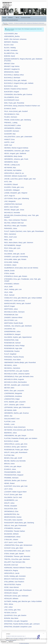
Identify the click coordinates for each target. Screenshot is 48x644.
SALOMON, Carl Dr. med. (13, 497)
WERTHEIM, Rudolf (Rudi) (13, 323)
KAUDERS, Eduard (11, 184)
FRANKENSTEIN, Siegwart (13, 475)
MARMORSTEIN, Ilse (11, 514)
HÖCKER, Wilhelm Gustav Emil (15, 176)
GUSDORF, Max (10, 134)
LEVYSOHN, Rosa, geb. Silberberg (16, 198)
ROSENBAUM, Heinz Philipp (14, 345)
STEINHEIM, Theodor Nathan (14, 531)
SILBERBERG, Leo (11, 500)
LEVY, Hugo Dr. (9, 196)
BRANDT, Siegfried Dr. (12, 69)
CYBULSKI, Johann (11, 539)
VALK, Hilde (8, 292)
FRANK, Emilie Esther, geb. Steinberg (17, 120)
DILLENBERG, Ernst (11, 97)
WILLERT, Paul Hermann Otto (14, 562)
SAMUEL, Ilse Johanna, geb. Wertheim (18, 326)
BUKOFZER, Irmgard (11, 92)
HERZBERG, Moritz (11, 162)
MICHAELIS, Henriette (12, 212)
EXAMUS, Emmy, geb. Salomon (15, 447)
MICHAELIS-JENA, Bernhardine (15, 382)
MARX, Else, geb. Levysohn (14, 390)
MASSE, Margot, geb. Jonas (14, 210)
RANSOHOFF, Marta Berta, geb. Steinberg (19, 522)
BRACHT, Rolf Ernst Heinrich (14, 579)
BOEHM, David (9, 56)
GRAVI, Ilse (8, 416)
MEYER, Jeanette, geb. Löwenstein (16, 385)
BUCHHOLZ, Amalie (11, 441)
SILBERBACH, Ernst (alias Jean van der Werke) (21, 268)
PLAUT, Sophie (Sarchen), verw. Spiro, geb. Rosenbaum (24, 231)
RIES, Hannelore (10, 234)
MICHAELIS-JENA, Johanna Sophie (17, 374)
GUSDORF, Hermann (11, 131)
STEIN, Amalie (9, 273)
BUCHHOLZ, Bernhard (12, 77)
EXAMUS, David (10, 108)
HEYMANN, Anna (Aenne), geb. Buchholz (19, 430)
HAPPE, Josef (9, 142)
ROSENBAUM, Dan (11, 314)
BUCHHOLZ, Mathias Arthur (14, 75)
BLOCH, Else (9, 45)
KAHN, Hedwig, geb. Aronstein (15, 576)
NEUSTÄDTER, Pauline (12, 584)
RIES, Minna (8, 604)
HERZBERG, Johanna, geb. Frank (16, 159)
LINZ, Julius (8, 607)
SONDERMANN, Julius (12, 331)
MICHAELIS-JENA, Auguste (14, 379)
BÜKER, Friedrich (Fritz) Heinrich (15, 89)
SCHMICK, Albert (10, 265)
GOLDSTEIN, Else (10, 508)
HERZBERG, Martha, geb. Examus (16, 413)
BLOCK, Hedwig (10, 47)
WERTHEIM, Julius (11, 309)
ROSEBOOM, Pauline (12, 351)
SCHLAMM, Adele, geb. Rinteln (15, 259)
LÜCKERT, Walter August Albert (15, 492)
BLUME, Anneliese (10, 50)
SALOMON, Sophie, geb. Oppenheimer (18, 337)
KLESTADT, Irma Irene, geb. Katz (16, 486)
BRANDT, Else (9, 63)
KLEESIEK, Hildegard (12, 190)
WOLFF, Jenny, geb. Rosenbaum (15, 452)
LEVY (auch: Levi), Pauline (13, 542)
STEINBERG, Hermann (12, 528)
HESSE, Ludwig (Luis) (12, 165)
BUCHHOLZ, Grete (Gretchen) (14, 427)
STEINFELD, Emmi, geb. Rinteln (15, 276)
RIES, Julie (8, 240)
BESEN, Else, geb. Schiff (13, 458)
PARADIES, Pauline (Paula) (14, 357)
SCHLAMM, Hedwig (11, 262)
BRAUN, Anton (9, 463)
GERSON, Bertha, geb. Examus (15, 480)
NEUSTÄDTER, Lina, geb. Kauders (16, 371)
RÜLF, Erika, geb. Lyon (12, 248)
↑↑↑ (43, 633)
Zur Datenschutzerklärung (24, 643)
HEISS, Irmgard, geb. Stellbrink (15, 153)
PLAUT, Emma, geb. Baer (13, 494)
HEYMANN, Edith (10, 410)
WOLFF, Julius (9, 503)
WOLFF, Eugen (9, 306)
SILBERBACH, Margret (12, 334)
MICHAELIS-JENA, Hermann (14, 312)
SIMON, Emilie (9, 270)
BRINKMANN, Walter (11, 72)
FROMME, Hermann (11, 478)
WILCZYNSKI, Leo (10, 320)
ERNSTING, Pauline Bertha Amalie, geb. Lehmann (22, 624)
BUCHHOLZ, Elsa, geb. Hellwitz (15, 80)
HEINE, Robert (9, 483)
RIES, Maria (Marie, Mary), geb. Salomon (18, 242)
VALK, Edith (8, 286)
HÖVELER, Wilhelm (11, 598)
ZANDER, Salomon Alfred (13, 317)
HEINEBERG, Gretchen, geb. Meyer (17, 151)
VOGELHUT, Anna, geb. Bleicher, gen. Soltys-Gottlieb (23, 298)
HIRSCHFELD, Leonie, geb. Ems (15, 444)
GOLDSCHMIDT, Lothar (12, 125)
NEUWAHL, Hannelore (12, 368)
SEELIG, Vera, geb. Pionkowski (15, 525)
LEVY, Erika (8, 489)
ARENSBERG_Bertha (12, 36)
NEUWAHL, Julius (10, 365)
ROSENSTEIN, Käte (11, 340)
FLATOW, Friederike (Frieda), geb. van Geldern (20, 438)
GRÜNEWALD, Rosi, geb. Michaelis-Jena (18, 376)
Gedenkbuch (10, 17)
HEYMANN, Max (10, 167)
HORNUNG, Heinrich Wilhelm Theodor (17, 567)
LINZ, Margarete (10, 201)
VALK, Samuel (9, 295)
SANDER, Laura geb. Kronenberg (16, 256)
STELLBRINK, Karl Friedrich (14, 582)
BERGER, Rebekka (11, 42)
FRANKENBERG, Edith (12, 472)
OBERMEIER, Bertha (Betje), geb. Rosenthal (20, 362)
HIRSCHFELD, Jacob (11, 573)
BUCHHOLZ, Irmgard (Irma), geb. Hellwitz (18, 83)
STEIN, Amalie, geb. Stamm (14, 553)
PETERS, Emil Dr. (10, 612)
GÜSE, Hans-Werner (11, 587)
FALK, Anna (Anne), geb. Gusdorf (16, 111)
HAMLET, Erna (9, 139)
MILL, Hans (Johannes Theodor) (15, 220)
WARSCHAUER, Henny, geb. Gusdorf (17, 303)
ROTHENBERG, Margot (12, 245)
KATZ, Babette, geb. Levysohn (15, 402)
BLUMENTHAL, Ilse (11, 53)
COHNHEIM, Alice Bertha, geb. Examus (18, 94)
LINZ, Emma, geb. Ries (12, 610)
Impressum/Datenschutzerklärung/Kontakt (10, 20)
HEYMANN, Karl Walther (13, 170)
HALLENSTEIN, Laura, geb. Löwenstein (18, 136)
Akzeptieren (3, 641)
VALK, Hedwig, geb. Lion (13, 289)
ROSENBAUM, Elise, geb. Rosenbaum (18, 590)
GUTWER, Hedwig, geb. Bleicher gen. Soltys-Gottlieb (23, 601)
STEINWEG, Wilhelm (11, 284)
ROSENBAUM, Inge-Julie (13, 348)
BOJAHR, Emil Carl (11, 565)
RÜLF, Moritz (8, 251)
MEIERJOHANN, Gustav (13, 517)
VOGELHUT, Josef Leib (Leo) (14, 300)
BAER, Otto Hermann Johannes (15, 39)
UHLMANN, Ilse (9, 329)
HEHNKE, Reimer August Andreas (16, 148)
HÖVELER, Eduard (11, 593)
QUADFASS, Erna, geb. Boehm (15, 615)
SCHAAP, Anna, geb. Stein (13, 548)
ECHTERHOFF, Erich (11, 100)
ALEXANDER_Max (11, 33)
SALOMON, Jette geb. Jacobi (14, 254)
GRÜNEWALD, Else (11, 511)
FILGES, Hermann (10, 117)
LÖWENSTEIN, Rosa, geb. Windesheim (18, 545)
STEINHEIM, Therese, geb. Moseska (17, 556)
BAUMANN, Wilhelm (11, 534)
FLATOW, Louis (9, 421)
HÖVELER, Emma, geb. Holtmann (16, 596)
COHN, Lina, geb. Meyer (12, 466)
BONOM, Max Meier (11, 618)
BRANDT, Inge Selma (11, 66)
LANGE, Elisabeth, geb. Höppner (15, 193)
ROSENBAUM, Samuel (12, 343)
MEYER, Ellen (9, 388)
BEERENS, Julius (10, 433)
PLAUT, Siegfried (10, 354)
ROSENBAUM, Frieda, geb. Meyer (16, 449)
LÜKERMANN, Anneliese (13, 396)
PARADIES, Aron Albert (12, 359)
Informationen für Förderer (25, 17)
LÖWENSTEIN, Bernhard (13, 204)
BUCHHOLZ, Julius (11, 86)
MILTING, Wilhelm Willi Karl (14, 223)
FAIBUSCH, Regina (11, 570)
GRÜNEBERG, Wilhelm (12, 128)
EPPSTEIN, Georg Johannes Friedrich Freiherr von (22, 106)
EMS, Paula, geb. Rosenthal (14, 103)
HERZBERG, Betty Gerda (13, 156)
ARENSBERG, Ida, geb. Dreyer (15, 435)
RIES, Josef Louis (10, 237)
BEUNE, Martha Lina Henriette (15, 461)
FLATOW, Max (9, 455)
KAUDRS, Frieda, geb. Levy (14, 187)
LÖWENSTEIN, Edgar (12, 399)
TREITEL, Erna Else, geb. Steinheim (17, 559)
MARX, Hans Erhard (11, 207)
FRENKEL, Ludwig (10, 122)
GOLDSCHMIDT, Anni (12, 418)
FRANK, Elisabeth (10, 506)
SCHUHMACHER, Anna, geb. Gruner (17, 551)
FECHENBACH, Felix (11, 114)
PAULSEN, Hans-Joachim (13, 520)
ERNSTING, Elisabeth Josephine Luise (18, 626)
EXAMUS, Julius (10, 469)
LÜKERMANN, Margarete (13, 393)
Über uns (17, 17)
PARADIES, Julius (10, 228)
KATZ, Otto (8, 181)
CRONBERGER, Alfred (12, 537)
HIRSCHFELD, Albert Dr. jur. (14, 173)
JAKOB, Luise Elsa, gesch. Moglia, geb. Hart (20, 179)
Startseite (4, 17)
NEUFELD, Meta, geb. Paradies (15, 225)
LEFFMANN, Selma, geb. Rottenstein (17, 407)
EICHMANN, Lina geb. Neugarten (16, 621)
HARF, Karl (8, 145)
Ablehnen (11, 641)
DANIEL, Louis (9, 424)
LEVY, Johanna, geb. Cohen (14, 404)
